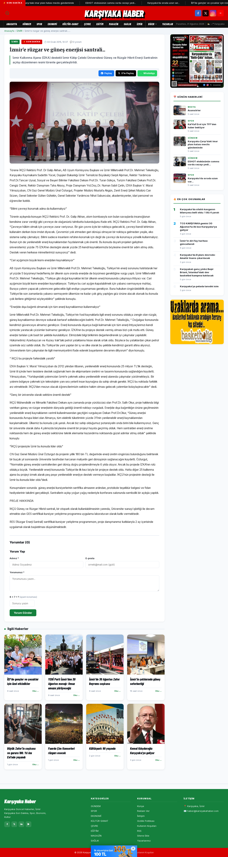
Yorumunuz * (17, 572)
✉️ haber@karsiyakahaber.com (201, 810)
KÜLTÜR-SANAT (71, 24)
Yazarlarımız (144, 840)
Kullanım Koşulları (146, 825)
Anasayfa (11, 24)
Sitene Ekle (143, 835)
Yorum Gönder (23, 612)
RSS (139, 830)
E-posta (90, 558)
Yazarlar (167, 24)
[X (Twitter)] (205, 13)
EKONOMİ (52, 24)
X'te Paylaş (127, 73)
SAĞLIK (127, 24)
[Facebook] (198, 13)
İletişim (141, 815)
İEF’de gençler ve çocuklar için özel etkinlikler (201, 3)
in (21, 824)
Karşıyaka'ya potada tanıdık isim (199, 286)
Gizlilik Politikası (145, 820)
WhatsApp (149, 73)
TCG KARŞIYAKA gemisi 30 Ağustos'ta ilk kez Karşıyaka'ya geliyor (198, 226)
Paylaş (108, 73)
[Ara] (7, 13)
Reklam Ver (143, 810)
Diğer (151, 24)
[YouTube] (220, 13)
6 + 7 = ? (23, 596)
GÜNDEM (27, 24)
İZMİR (139, 24)
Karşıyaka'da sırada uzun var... (149, 3)
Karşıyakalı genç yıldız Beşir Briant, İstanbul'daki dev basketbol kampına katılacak (197, 272)
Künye (140, 806)
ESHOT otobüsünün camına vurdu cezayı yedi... (96, 3)
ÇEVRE (87, 24)
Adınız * (14, 558)
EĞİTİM (99, 24)
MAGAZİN (113, 24)
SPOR (39, 24)
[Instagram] (213, 13)
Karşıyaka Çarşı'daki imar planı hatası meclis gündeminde (203, 144)
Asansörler (194, 110)
